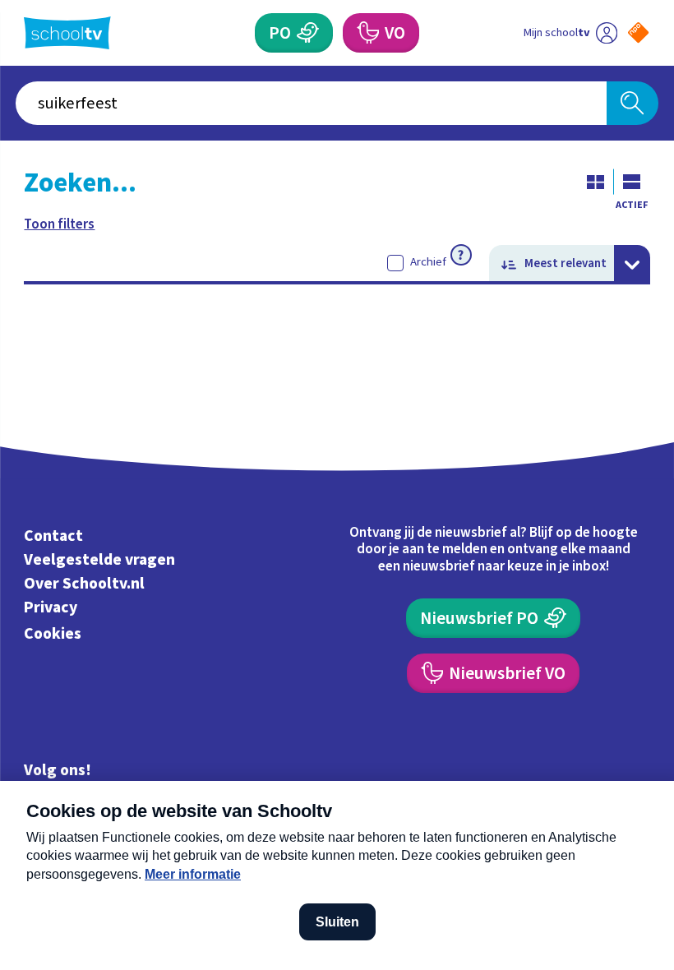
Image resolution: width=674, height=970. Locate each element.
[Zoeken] (632, 103)
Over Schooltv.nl (84, 583)
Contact (53, 535)
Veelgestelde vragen (99, 559)
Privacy (50, 607)
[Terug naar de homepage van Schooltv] (67, 32)
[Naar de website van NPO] (638, 32)
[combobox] (311, 103)
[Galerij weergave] (596, 182)
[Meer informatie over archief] (461, 255)
